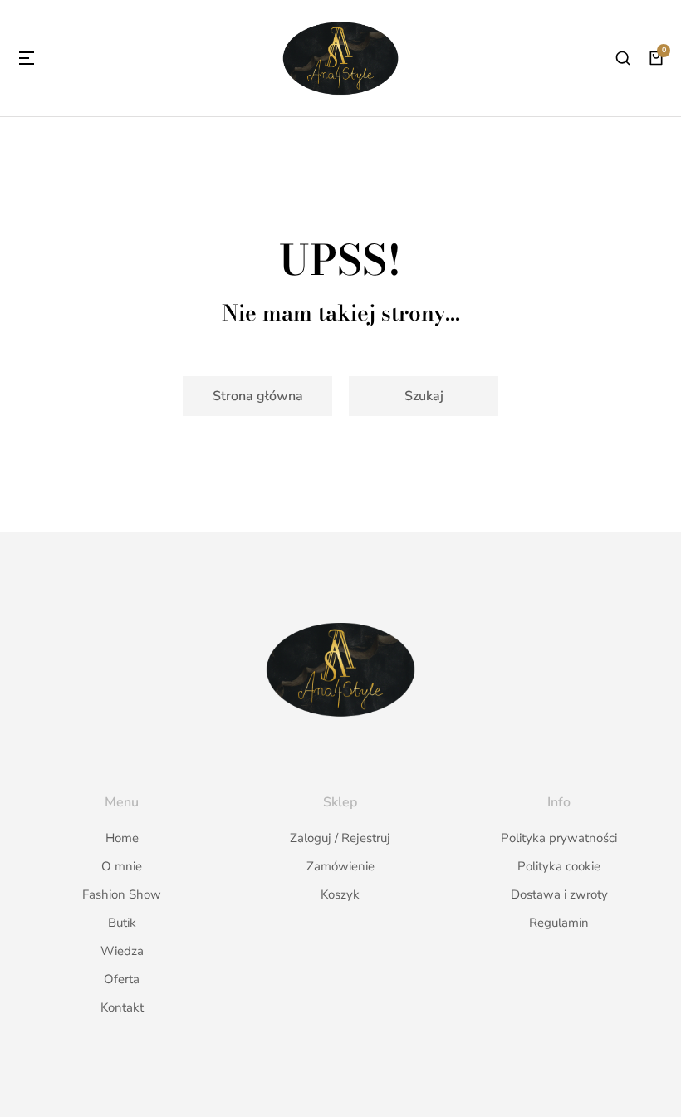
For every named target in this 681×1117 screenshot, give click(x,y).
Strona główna (258, 396)
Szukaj (423, 396)
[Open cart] (656, 58)
